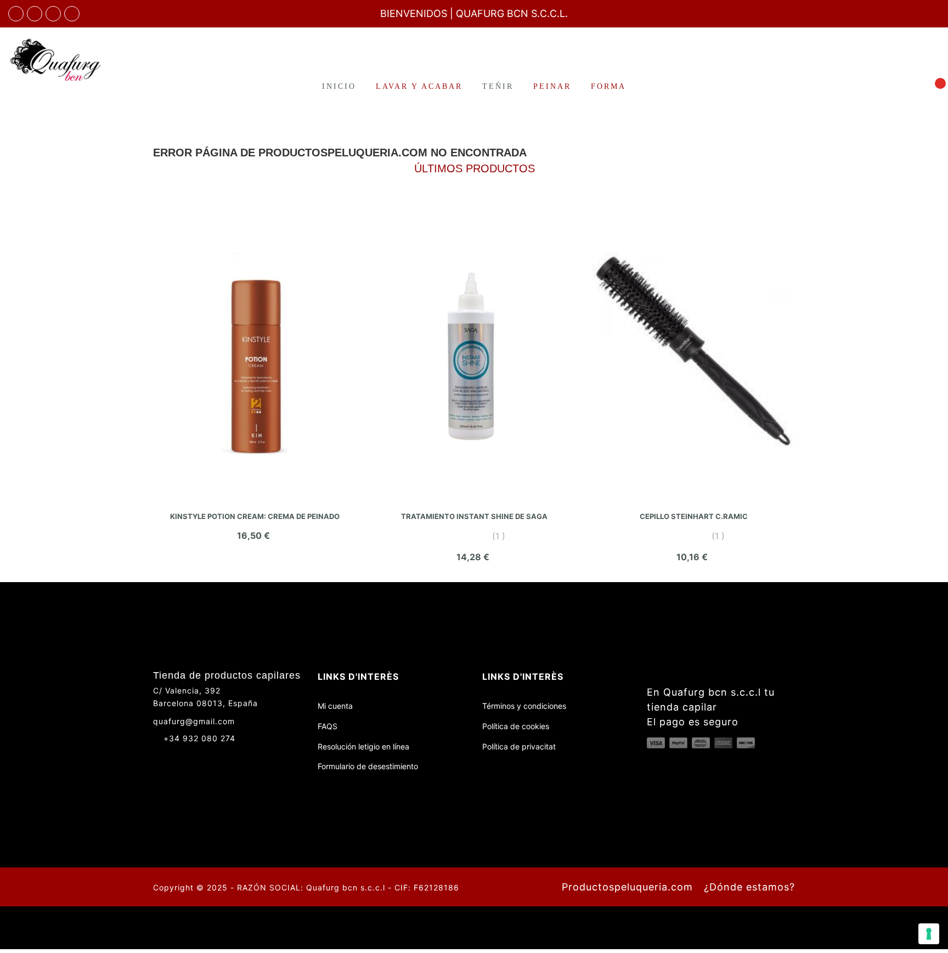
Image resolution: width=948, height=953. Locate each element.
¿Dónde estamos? (749, 887)
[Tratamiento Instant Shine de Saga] (474, 353)
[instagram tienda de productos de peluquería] (53, 13)
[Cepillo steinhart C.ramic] (693, 353)
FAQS (327, 726)
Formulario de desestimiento (368, 766)
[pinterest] (72, 13)
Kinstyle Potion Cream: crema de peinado (255, 516)
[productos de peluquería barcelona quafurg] (34, 13)
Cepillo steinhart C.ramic (694, 516)
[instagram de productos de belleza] (178, 757)
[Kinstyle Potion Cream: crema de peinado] (254, 353)
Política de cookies (515, 726)
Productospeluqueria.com (627, 887)
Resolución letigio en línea (363, 746)
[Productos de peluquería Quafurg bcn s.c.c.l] (79, 59)
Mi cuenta (335, 705)
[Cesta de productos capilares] (934, 86)
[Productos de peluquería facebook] (157, 757)
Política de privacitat (519, 746)
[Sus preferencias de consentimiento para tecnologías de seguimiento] (928, 933)
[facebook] (16, 13)
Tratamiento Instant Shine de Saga (474, 516)
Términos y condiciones (524, 705)
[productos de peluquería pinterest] (198, 757)
